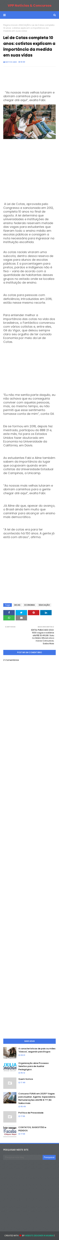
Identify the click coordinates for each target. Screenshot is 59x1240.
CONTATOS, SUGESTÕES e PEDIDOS (32, 1129)
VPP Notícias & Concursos (29, 5)
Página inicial (10, 25)
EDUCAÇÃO (24, 25)
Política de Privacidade (30, 1112)
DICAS (17, 605)
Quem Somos (25, 1079)
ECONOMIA (29, 605)
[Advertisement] (29, 169)
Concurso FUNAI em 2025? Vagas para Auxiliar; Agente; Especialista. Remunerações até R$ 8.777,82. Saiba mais (37, 1098)
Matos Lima (11, 62)
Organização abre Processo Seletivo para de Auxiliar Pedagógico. (33, 1066)
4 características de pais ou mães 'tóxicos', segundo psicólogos (36, 1050)
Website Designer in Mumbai (39, 1235)
